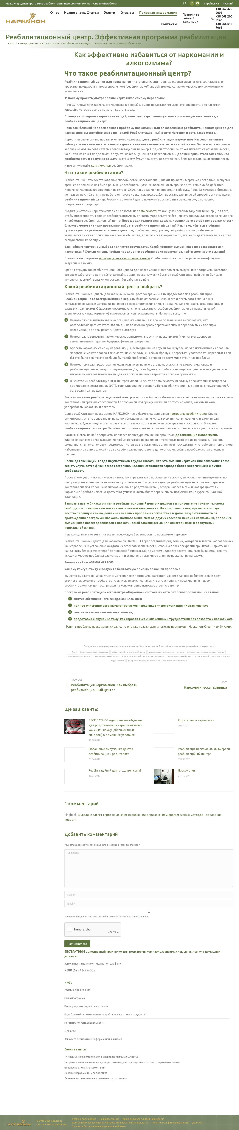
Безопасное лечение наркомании (84, 1067)
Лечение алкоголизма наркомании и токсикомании (95, 1078)
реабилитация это (221, 656)
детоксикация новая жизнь (161, 652)
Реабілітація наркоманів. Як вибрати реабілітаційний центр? (204, 751)
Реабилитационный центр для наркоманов (143, 656)
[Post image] (74, 726)
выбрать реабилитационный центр (128, 652)
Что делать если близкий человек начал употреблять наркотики (176, 646)
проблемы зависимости (79, 656)
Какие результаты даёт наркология (117, 646)
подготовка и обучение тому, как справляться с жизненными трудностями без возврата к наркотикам (153, 619)
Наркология (186, 770)
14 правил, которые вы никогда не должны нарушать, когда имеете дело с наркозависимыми (122, 1062)
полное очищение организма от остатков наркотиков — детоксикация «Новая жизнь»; (141, 605)
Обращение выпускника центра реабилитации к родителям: (111, 751)
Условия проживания (77, 989)
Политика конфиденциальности (84, 1022)
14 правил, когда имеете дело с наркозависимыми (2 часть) (101, 1056)
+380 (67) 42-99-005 (79, 970)
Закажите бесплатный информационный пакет (93, 1039)
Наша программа (74, 998)
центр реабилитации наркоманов (144, 661)
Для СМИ (70, 1030)
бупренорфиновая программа (94, 652)
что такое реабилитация (175, 661)
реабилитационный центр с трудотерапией (188, 656)
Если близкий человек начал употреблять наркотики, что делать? (105, 1014)
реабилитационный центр (106, 656)
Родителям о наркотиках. (196, 720)
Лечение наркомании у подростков (86, 1072)
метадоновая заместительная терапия (205, 652)
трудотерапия (117, 661)
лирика (180, 652)
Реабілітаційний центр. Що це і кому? (115, 770)
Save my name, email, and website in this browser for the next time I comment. (106, 916)
